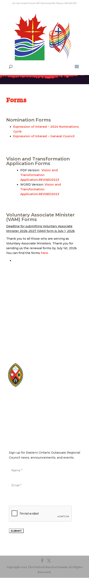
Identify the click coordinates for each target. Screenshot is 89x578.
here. (44, 253)
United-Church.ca (44, 368)
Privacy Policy (44, 403)
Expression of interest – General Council (44, 136)
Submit (16, 530)
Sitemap (44, 396)
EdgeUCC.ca (41, 380)
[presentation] (40, 514)
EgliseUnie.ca (41, 372)
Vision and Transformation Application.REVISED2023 (39, 175)
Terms (44, 409)
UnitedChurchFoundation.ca (51, 376)
